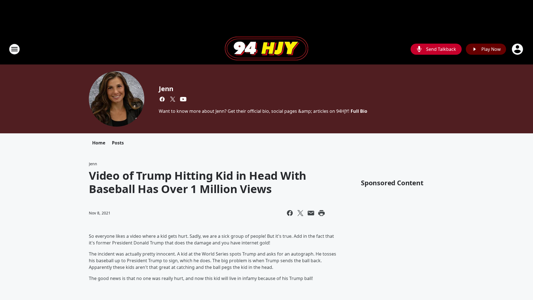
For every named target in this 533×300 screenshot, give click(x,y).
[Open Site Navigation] (14, 49)
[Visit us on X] (172, 99)
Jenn (166, 88)
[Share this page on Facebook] (290, 213)
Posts (118, 143)
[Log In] (518, 49)
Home (98, 143)
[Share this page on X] (300, 213)
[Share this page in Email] (311, 213)
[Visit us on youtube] (183, 99)
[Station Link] (266, 49)
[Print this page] (321, 213)
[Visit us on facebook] (162, 99)
